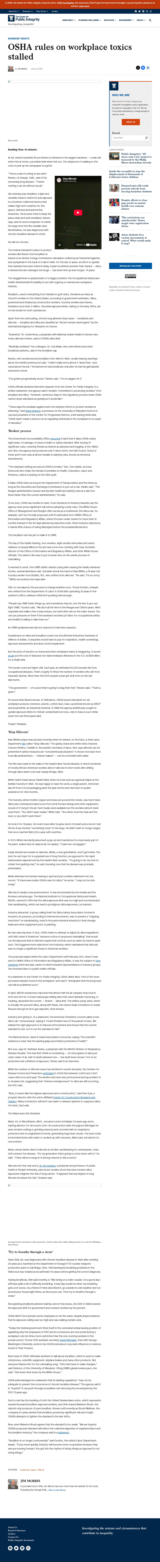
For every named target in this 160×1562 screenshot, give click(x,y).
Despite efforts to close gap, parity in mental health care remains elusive (134, 204)
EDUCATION (109, 20)
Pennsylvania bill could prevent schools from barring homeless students (136, 188)
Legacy (33, 1470)
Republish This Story (131, 266)
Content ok (24, 1470)
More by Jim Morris (57, 1490)
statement (63, 1432)
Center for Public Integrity (127, 101)
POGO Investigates (65, 3)
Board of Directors (17, 1530)
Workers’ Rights (18, 38)
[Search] (146, 137)
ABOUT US (130, 122)
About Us (13, 11)
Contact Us (13, 1537)
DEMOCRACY (67, 20)
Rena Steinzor (33, 411)
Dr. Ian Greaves (47, 1165)
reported (55, 438)
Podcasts (26, 11)
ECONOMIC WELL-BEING (88, 20)
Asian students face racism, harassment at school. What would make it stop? (136, 239)
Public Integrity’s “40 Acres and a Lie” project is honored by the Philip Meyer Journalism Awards (136, 158)
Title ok (41, 1470)
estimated (48, 1073)
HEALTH (140, 20)
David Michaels (68, 1340)
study (11, 655)
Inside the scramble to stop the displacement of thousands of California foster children (127, 174)
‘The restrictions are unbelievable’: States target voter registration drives (135, 221)
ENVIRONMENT (125, 20)
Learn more (84, 6)
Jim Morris (22, 68)
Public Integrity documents (21, 1540)
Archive (55, 11)
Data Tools (41, 11)
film (24, 743)
